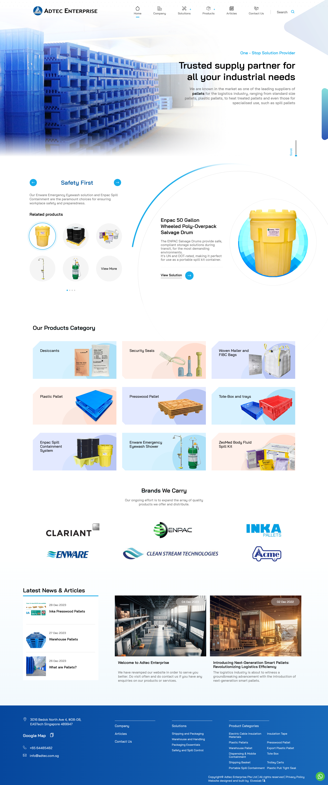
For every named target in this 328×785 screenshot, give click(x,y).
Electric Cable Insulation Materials (245, 735)
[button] (68, 290)
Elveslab (256, 780)
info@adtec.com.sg (44, 756)
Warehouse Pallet (240, 748)
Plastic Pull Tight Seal (281, 768)
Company (122, 726)
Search (282, 12)
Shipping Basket (240, 762)
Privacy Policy (295, 777)
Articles (121, 734)
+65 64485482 (41, 748)
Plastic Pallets (238, 742)
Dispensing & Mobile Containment (242, 755)
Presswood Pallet (278, 742)
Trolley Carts (275, 762)
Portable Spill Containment (247, 768)
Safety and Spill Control (188, 750)
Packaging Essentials (186, 744)
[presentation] (33, 182)
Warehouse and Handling (188, 739)
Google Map (35, 735)
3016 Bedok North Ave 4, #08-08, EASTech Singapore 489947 (55, 721)
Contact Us (123, 741)
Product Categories (244, 726)
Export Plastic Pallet (280, 748)
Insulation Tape (277, 733)
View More (109, 269)
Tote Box (273, 753)
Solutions (179, 726)
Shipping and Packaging (188, 733)
